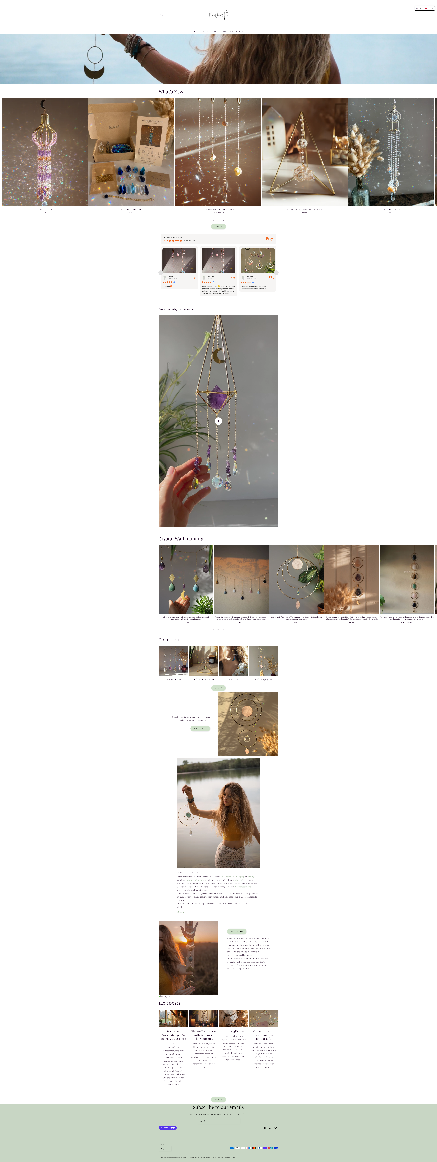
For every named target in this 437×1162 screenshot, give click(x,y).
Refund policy (194, 1157)
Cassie (249, 276)
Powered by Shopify (181, 1157)
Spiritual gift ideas (233, 1031)
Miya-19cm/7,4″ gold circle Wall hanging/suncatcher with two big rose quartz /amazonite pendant (296, 618)
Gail (169, 276)
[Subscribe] (237, 1121)
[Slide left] (213, 220)
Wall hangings (262, 679)
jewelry (232, 679)
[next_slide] (276, 272)
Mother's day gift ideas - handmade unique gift (263, 1034)
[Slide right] (223, 220)
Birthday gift (238, 880)
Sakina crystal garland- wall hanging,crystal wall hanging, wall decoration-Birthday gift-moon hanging (186, 618)
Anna (210, 276)
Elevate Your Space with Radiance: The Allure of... (203, 1034)
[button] (161, 14)
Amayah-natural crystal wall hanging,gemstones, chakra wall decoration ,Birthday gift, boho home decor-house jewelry (407, 618)
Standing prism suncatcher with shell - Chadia (304, 209)
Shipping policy (230, 1157)
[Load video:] (218, 421)
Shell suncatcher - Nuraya (391, 209)
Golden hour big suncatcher (45, 209)
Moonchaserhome (169, 1157)
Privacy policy (205, 1157)
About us (181, 912)
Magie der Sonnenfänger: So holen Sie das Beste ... (173, 1036)
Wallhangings (236, 931)
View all (218, 226)
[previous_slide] (160, 272)
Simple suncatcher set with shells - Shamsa (218, 209)
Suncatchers (172, 679)
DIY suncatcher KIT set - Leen (131, 209)
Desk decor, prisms (202, 679)
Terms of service (218, 1157)
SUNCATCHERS (200, 728)
